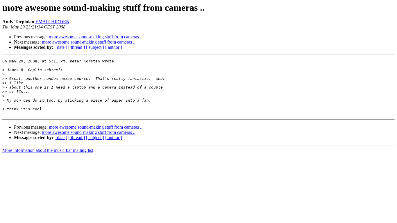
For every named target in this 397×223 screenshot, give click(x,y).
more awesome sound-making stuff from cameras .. (95, 36)
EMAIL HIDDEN (52, 21)
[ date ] (60, 47)
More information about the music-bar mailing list (47, 150)
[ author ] (113, 47)
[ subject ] (95, 47)
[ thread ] (76, 47)
